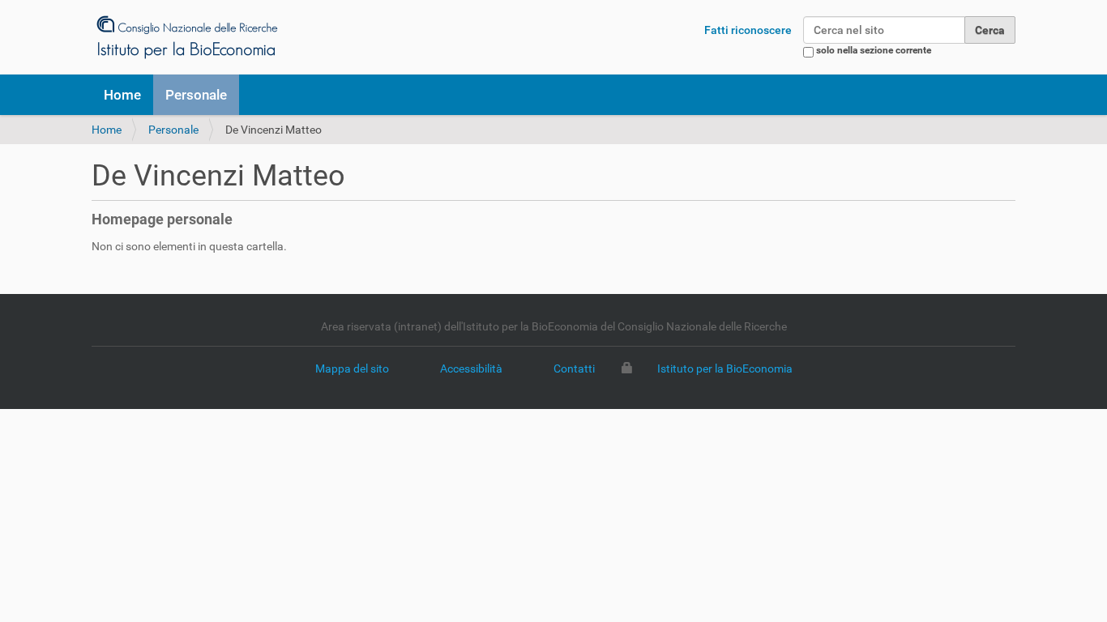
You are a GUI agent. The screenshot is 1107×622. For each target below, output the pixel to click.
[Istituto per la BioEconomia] (186, 36)
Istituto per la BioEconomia (725, 368)
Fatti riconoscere (748, 29)
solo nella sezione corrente (873, 50)
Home (122, 95)
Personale (196, 95)
